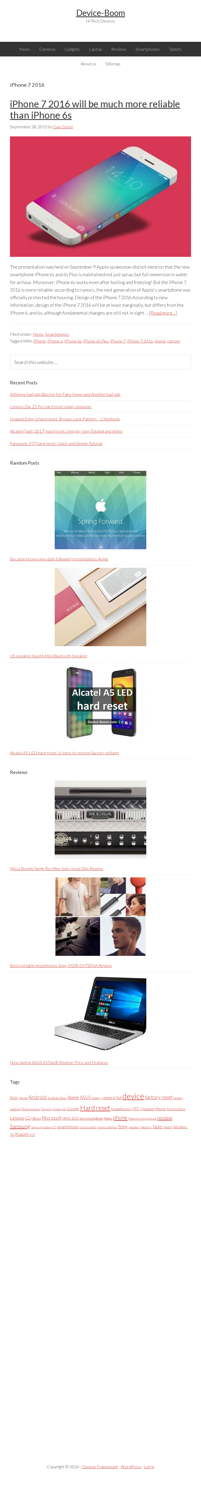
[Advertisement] (49, 1296)
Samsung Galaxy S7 (43, 1127)
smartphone (68, 1126)
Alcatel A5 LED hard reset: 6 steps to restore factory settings (64, 752)
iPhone (40, 340)
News (38, 334)
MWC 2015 (70, 1118)
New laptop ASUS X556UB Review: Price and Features (59, 1062)
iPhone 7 (118, 340)
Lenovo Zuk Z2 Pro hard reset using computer (51, 406)
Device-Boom (100, 13)
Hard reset (95, 1108)
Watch (167, 1127)
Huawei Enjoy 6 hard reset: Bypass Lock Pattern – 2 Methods (65, 418)
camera (108, 1097)
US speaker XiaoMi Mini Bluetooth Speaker (48, 655)
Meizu (36, 1118)
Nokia (108, 1118)
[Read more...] (163, 313)
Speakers (146, 1127)
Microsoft (52, 1118)
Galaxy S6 (59, 1109)
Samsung (20, 1126)
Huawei (147, 1108)
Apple (73, 1097)
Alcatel (23, 1098)
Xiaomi (22, 1134)
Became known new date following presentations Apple (59, 558)
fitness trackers (30, 1109)
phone (160, 340)
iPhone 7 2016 (140, 340)
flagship (46, 1109)
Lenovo (17, 1118)
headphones (121, 1109)
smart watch (87, 1127)
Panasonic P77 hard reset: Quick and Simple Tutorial (56, 443)
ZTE (32, 1135)
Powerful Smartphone (142, 1118)
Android (38, 1097)
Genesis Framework (100, 1466)
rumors (173, 340)
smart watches (107, 1127)
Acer (14, 1097)
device (133, 1096)
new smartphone (91, 1118)
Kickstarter (176, 1109)
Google (72, 1108)
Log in (149, 1466)
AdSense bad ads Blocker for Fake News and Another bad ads (65, 394)
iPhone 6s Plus (96, 340)
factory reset (159, 1097)
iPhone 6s (73, 340)
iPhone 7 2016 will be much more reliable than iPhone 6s (95, 109)
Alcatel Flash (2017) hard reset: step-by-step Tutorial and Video (66, 431)
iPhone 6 (55, 340)
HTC (135, 1108)
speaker (134, 1127)
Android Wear (57, 1098)
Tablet (157, 1126)
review (164, 1117)
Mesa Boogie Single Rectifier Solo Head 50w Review (56, 868)
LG (28, 1118)
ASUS (85, 1097)
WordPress (131, 1466)
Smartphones (57, 334)
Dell (118, 1098)
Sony (123, 1126)
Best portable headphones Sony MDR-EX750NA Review (61, 965)
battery (96, 1098)
